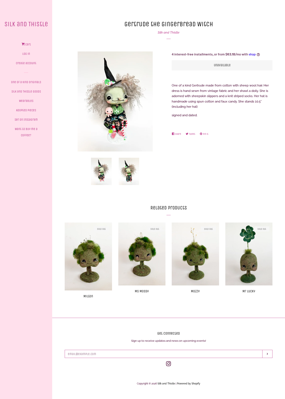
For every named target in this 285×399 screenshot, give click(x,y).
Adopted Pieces (26, 110)
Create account (26, 63)
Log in (26, 54)
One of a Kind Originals (26, 82)
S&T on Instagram (26, 119)
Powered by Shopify (188, 383)
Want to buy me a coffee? (26, 132)
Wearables (26, 101)
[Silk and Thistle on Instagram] (168, 364)
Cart (28, 44)
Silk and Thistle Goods (26, 91)
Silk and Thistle (26, 24)
